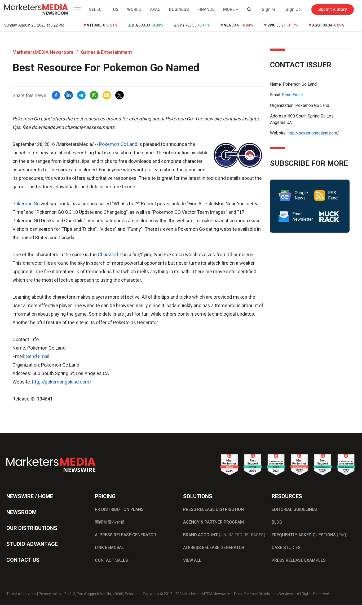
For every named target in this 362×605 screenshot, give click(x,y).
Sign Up (293, 9)
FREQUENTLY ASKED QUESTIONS (310, 534)
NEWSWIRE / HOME (29, 496)
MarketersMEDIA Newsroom (42, 52)
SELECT (96, 9)
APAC (155, 9)
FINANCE (206, 9)
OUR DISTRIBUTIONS (31, 528)
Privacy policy (50, 594)
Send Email (37, 356)
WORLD (134, 9)
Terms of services (21, 594)
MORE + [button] (231, 9)
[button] (77, 9)
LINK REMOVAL (109, 547)
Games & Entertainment (106, 52)
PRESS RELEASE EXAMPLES (299, 560)
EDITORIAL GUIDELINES (294, 509)
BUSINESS (179, 9)
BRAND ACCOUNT (224, 534)
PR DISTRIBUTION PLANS (119, 509)
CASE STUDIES (286, 547)
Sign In (268, 9)
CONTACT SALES (111, 560)
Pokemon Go (25, 203)
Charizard (108, 254)
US (115, 9)
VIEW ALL (192, 560)
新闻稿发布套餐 (110, 522)
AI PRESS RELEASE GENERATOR (125, 534)
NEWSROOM (21, 512)
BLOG (277, 522)
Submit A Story (332, 9)
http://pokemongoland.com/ (61, 382)
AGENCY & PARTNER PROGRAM (213, 522)
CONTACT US (22, 560)
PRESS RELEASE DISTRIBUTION (213, 509)
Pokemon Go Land (118, 144)
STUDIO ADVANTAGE (32, 544)
